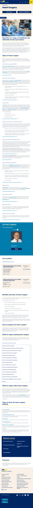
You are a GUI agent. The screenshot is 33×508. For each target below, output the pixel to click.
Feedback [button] (18, 477)
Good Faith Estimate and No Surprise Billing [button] (24, 478)
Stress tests (4, 428)
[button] (20, 2)
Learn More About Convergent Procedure (9, 153)
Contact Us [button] (5, 502)
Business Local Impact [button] (5, 474)
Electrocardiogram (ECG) (6, 421)
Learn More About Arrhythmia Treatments (9, 136)
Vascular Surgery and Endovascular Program (22, 446)
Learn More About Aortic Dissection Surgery (9, 201)
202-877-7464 (27, 282)
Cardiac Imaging (5, 448)
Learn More (4, 398)
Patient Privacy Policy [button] (5, 484)
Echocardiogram (5, 418)
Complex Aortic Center (13, 197)
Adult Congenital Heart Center (8, 441)
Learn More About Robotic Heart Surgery (8, 210)
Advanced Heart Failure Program (14, 165)
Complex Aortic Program (21, 441)
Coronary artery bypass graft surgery (8, 66)
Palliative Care (19, 443)
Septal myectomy (5, 187)
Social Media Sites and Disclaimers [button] (7, 487)
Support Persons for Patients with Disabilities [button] (22, 488)
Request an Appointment (16, 249)
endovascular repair (5, 199)
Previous (13, 229)
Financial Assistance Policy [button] (6, 478)
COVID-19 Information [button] (20, 474)
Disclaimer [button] (3, 475)
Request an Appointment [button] (24, 12)
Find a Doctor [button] (9, 12)
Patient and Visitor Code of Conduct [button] (22, 483)
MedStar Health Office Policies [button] (6, 481)
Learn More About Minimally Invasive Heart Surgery (10, 219)
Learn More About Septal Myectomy (8, 191)
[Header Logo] (4, 1)
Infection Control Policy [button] (5, 480)
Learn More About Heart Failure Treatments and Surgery (11, 182)
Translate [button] (5, 489)
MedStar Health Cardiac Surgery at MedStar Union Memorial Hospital (12, 266)
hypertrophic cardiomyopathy (25, 188)
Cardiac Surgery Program (12, 109)
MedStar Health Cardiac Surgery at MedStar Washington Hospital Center (12, 280)
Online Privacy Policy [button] (5, 483)
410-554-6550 (27, 269)
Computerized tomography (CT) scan (8, 414)
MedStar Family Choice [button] (20, 480)
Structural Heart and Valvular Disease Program (9, 81)
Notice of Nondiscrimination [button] (21, 481)
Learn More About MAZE (6, 159)
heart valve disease (18, 80)
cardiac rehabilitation (22, 394)
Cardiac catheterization (6, 409)
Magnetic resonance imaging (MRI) (8, 424)
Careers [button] (5, 499)
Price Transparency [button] (5, 486)
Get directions (26, 265)
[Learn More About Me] (11, 242)
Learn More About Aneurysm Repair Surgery (9, 118)
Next (17, 229)
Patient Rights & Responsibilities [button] (22, 484)
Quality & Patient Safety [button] (21, 486)
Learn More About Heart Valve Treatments (9, 99)
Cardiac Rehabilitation (6, 452)
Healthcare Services (5, 5)
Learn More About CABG (6, 75)
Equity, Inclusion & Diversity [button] (6, 477)
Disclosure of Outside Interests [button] (22, 475)
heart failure (11, 164)
